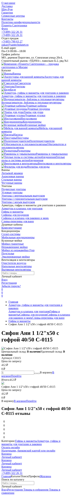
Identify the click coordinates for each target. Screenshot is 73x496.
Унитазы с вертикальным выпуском (23, 195)
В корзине (25, 401)
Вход (4, 279)
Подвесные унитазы (13, 189)
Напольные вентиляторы (16, 266)
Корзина (6, 453)
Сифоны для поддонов (15, 214)
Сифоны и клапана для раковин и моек (25, 218)
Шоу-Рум (7, 9)
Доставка (7, 6)
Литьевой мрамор (12, 173)
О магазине (8, 2)
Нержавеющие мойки (14, 247)
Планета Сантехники (14, 25)
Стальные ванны (11, 179)
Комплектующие (11, 227)
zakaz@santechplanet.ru (15, 44)
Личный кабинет (11, 457)
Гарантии (7, 12)
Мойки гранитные (12, 243)
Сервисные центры (13, 15)
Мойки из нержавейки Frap (18, 250)
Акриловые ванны (12, 176)
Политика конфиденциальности (20, 22)
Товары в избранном (35, 489)
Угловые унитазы (12, 192)
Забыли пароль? (11, 286)
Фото (4, 28)
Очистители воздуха (13, 263)
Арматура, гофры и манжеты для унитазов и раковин (30, 442)
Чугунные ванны (11, 182)
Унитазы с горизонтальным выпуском (24, 198)
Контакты (7, 19)
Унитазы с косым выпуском (18, 202)
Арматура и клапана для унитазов (22, 208)
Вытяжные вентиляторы (16, 269)
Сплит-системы (10, 234)
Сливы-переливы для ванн (17, 221)
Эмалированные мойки (15, 256)
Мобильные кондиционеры (18, 237)
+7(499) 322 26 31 (12, 31)
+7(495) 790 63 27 (12, 41)
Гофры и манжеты (12, 211)
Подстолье (7, 253)
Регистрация (9, 282)
